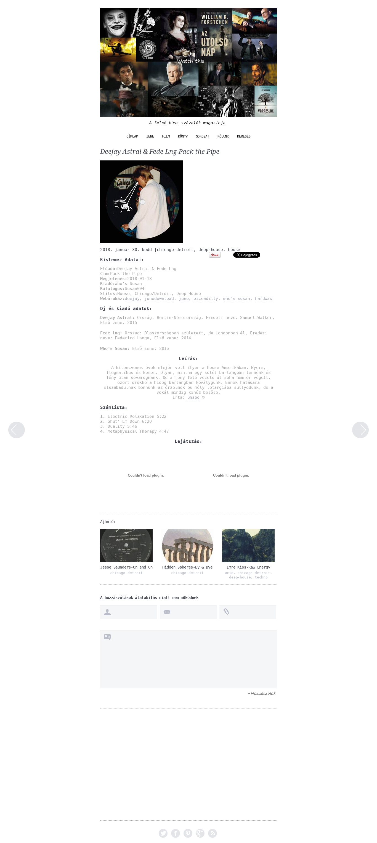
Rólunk (223, 136)
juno (184, 298)
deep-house (210, 249)
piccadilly (205, 298)
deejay (132, 298)
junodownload (159, 298)
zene (150, 136)
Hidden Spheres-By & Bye (187, 567)
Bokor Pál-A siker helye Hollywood (360, 430)
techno (261, 577)
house (234, 249)
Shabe (193, 397)
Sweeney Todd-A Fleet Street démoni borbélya (16, 430)
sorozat (202, 136)
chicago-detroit (175, 249)
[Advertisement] (188, 768)
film (166, 136)
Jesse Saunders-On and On (126, 567)
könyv (183, 136)
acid (229, 573)
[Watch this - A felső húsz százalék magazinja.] (188, 114)
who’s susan (236, 298)
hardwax (263, 298)
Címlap (132, 136)
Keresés (243, 136)
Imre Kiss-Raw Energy (248, 567)
